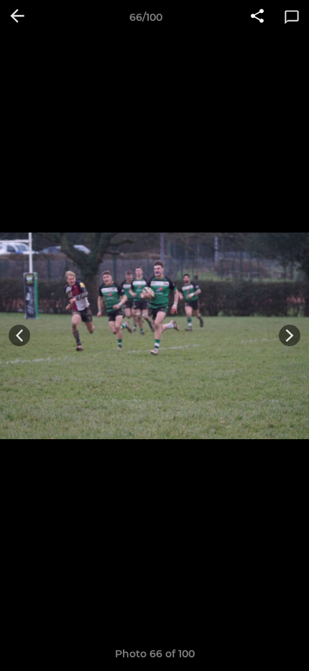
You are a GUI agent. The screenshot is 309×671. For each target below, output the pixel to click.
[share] (257, 17)
